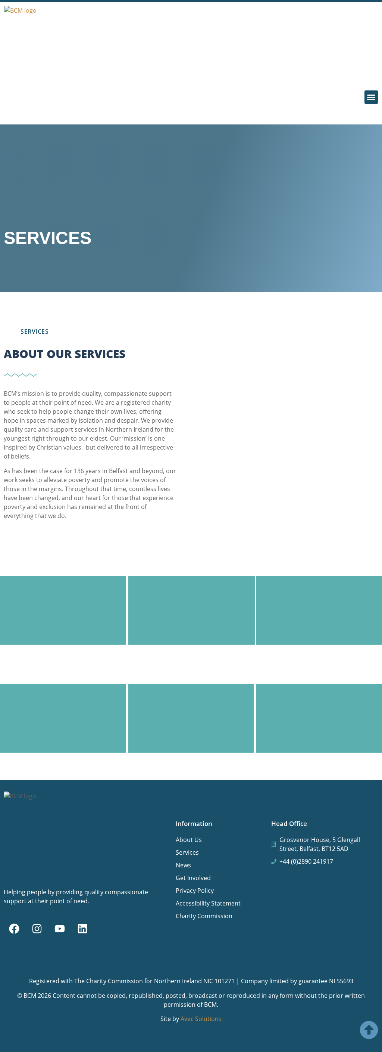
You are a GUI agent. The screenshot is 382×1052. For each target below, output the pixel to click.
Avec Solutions (201, 1019)
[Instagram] (36, 928)
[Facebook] (14, 928)
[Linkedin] (82, 928)
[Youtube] (59, 928)
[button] (371, 97)
